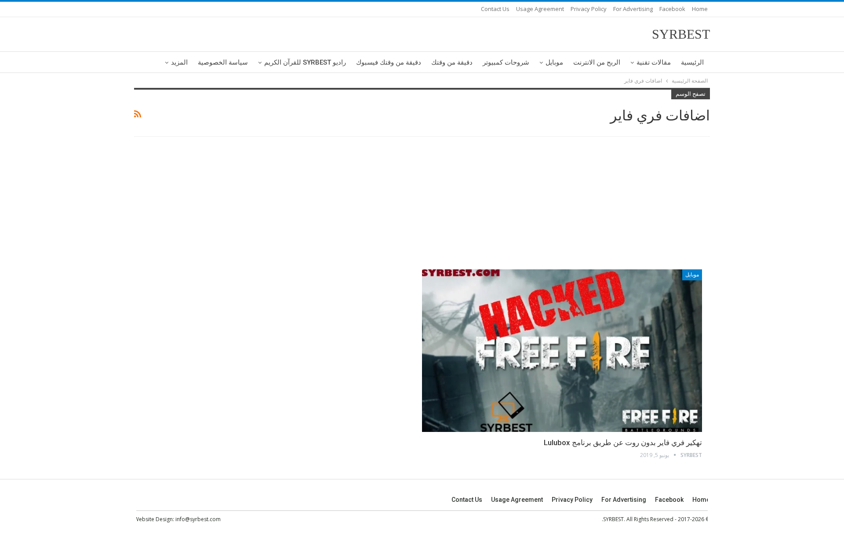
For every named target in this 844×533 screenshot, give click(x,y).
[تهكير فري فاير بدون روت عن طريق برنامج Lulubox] (562, 350)
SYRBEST (681, 34)
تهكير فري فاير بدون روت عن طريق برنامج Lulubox (623, 442)
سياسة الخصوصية (223, 62)
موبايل (554, 62)
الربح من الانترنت (596, 62)
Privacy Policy (589, 9)
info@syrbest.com (198, 519)
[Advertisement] (422, 204)
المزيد (179, 62)
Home (700, 9)
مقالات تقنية (654, 62)
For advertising (633, 9)
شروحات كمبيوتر (506, 62)
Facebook (672, 9)
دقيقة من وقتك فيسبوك (388, 62)
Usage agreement (540, 9)
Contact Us (495, 9)
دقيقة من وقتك (452, 62)
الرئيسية (692, 62)
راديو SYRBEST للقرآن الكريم (305, 62)
